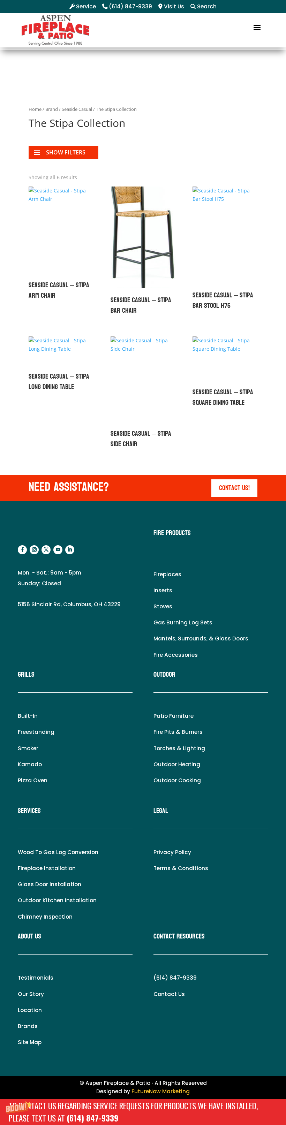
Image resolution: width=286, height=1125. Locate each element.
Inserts (162, 590)
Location (30, 1010)
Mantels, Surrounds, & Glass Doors (200, 638)
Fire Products (172, 533)
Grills (26, 674)
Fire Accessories (175, 655)
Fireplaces (167, 574)
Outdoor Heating (176, 764)
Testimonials (35, 977)
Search (206, 6)
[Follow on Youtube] (57, 549)
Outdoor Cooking (177, 780)
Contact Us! (234, 488)
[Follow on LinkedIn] (69, 549)
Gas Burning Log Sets (182, 622)
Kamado (30, 764)
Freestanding (36, 732)
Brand (51, 109)
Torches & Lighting (179, 748)
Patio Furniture (173, 716)
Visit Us (173, 6)
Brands (28, 1026)
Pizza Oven (32, 780)
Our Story (31, 994)
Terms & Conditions (180, 868)
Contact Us (169, 994)
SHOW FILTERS (65, 152)
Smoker (28, 748)
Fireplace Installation (47, 868)
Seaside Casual (77, 109)
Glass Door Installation (49, 884)
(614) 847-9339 (92, 1118)
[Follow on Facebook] (22, 549)
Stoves (162, 606)
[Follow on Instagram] (34, 549)
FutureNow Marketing (160, 1091)
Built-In (28, 716)
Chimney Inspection (45, 916)
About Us (29, 936)
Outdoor (164, 674)
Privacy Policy (172, 852)
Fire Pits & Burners (178, 732)
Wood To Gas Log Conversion (58, 852)
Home (35, 109)
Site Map (30, 1042)
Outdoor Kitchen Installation (57, 900)
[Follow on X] (46, 549)
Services (29, 811)
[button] (143, 1112)
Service (85, 6)
